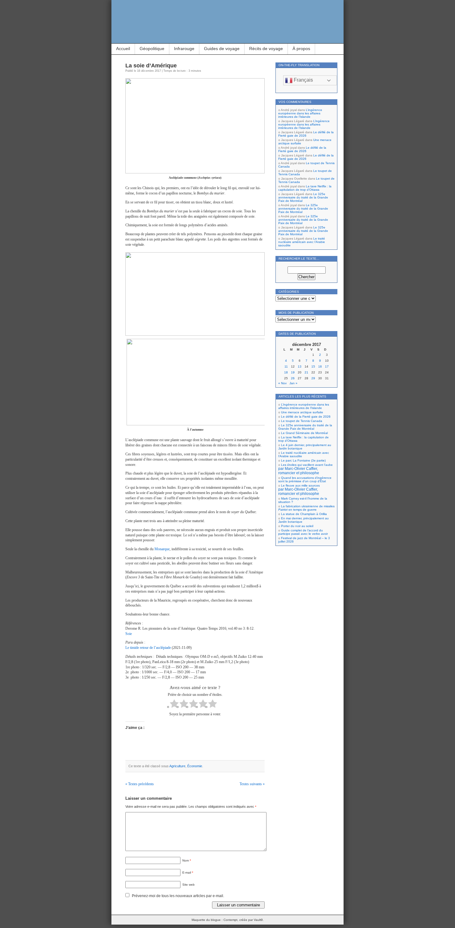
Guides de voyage (222, 48)
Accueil (123, 48)
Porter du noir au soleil (297, 526)
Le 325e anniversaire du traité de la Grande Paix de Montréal (303, 197)
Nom (186, 860)
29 (313, 378)
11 (286, 366)
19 (293, 372)
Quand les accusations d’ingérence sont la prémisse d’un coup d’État (305, 479)
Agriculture (177, 766)
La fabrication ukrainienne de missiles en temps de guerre (306, 507)
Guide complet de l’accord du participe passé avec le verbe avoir (303, 532)
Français (302, 80)
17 (327, 366)
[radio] (174, 704)
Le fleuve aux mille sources (299, 490)
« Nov (282, 383)
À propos (301, 48)
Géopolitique (152, 48)
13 (299, 366)
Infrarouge (184, 48)
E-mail (187, 872)
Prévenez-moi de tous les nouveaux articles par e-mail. (178, 896)
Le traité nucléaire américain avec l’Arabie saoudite (301, 242)
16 (320, 366)
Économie (194, 766)
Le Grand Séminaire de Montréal (304, 433)
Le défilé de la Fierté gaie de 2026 (306, 133)
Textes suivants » (252, 784)
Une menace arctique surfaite (302, 412)
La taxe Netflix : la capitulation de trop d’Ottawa (305, 188)
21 (306, 372)
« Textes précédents (139, 784)
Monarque (162, 549)
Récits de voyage (266, 48)
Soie (128, 634)
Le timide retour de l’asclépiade (148, 647)
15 (313, 366)
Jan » (293, 383)
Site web (188, 884)
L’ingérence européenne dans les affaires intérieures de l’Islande (300, 113)
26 (293, 378)
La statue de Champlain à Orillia (304, 514)
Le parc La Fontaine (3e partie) (303, 460)
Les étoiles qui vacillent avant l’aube (305, 469)
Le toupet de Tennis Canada (301, 421)
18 (286, 372)
